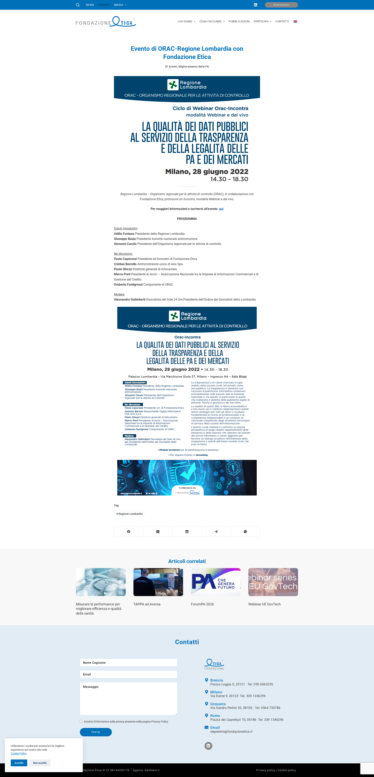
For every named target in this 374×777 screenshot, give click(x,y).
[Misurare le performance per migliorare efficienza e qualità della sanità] (101, 582)
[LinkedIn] (255, 4)
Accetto (19, 762)
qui (221, 209)
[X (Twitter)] (158, 532)
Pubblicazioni (239, 21)
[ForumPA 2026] (216, 582)
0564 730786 (270, 708)
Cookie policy (287, 770)
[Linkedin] (208, 746)
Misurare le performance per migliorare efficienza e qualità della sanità (98, 608)
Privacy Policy (159, 721)
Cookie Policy (19, 753)
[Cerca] (77, 5)
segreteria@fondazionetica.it (231, 731)
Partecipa (261, 21)
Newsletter (281, 4)
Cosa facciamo (210, 21)
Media (118, 4)
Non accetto (40, 762)
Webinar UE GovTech (264, 604)
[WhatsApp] (245, 532)
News (90, 4)
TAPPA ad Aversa (147, 604)
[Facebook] (128, 532)
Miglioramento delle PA (193, 66)
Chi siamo (185, 21)
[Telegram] (216, 532)
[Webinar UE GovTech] (273, 582)
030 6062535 (263, 684)
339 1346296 (256, 696)
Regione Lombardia (129, 513)
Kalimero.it (152, 770)
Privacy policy (265, 770)
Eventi (104, 4)
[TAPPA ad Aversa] (158, 582)
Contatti (282, 21)
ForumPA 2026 (202, 604)
